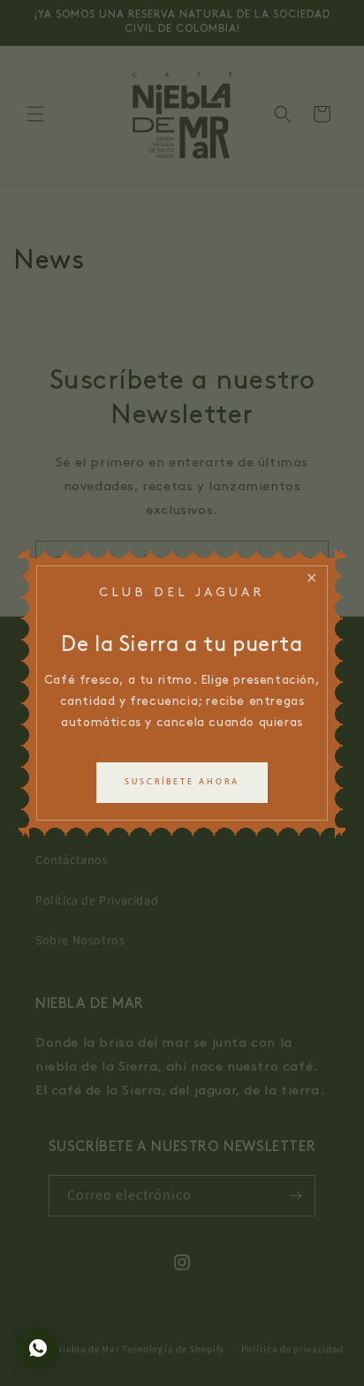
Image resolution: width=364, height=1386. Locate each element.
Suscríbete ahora (182, 782)
